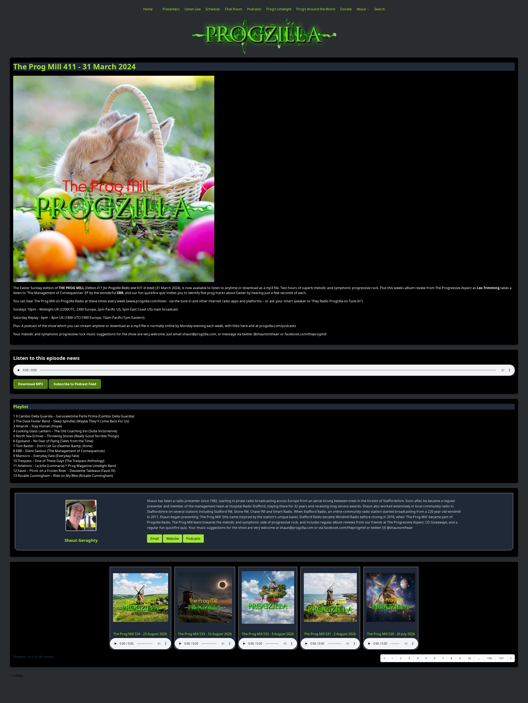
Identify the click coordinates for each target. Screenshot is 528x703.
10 (469, 658)
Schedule (213, 9)
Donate (346, 9)
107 (501, 658)
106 (489, 658)
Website (172, 538)
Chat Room (233, 9)
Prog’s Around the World (315, 9)
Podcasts (254, 9)
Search (379, 9)
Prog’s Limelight (278, 9)
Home (148, 9)
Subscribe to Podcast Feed (75, 384)
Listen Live (193, 9)
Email (154, 538)
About (361, 9)
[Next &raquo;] (511, 658)
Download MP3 (30, 384)
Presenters (171, 9)
